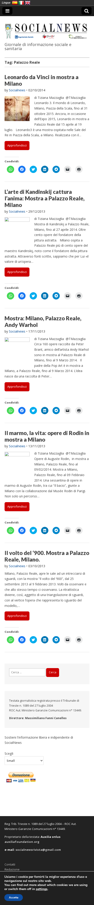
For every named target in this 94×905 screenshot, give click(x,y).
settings (41, 889)
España (15, 2)
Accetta (13, 897)
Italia (21, 2)
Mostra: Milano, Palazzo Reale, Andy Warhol (43, 321)
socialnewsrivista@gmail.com (38, 850)
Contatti (10, 864)
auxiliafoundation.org (22, 842)
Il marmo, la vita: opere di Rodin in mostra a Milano (47, 436)
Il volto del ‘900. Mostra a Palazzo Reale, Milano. (47, 556)
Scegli (9, 753)
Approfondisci (17, 145)
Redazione (12, 869)
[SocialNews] (47, 28)
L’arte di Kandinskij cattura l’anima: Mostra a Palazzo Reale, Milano (45, 198)
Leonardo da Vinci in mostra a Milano (41, 80)
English (27, 2)
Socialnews (17, 90)
